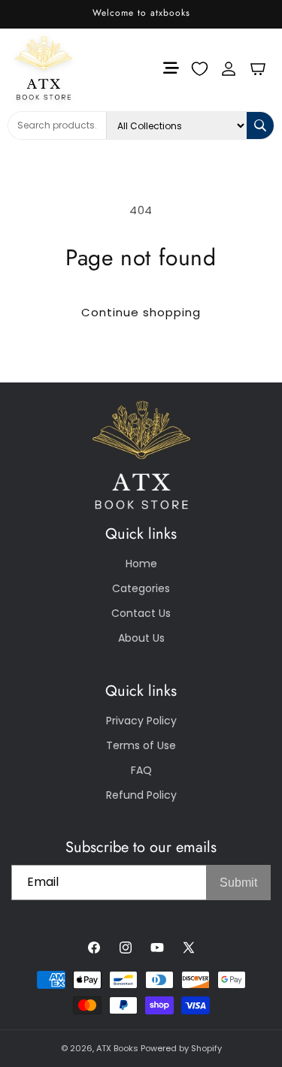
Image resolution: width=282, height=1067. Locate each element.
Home (141, 563)
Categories (141, 588)
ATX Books (117, 1048)
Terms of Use (141, 745)
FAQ (141, 770)
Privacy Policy (141, 720)
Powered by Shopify (181, 1048)
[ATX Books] (32, 68)
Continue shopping (141, 312)
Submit (238, 882)
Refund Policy (141, 795)
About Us (141, 637)
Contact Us (141, 613)
